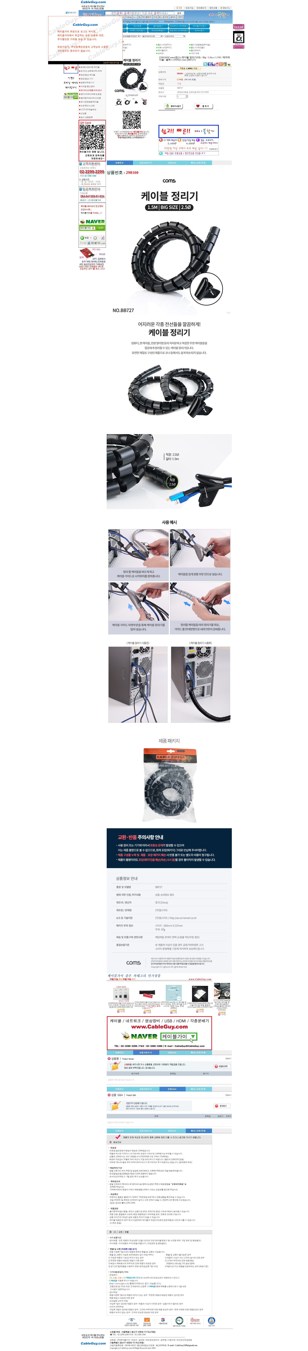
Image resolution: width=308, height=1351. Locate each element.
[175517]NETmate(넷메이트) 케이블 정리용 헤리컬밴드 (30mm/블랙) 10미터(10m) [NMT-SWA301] (222, 1005)
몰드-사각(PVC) (164, 45)
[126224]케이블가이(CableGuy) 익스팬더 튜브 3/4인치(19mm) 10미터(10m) (147, 1004)
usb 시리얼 (203, 22)
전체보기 (239, 30)
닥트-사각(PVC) (164, 47)
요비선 (161, 53)
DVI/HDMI (154, 22)
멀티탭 (145, 22)
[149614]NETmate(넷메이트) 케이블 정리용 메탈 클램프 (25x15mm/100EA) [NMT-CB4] (200, 1005)
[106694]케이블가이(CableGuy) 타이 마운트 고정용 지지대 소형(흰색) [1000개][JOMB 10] (121, 1005)
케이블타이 (136, 22)
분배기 (212, 22)
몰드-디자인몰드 (198, 47)
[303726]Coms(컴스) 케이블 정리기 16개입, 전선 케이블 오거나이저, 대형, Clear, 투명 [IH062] (173, 1005)
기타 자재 (195, 53)
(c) (119, 1348)
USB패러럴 (180, 22)
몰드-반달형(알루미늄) (200, 45)
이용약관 (171, 1340)
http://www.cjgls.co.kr (119, 1283)
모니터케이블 (192, 22)
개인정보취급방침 (184, 1340)
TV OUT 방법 (124, 22)
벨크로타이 (196, 50)
